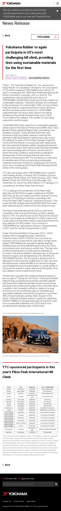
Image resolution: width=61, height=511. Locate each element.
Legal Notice (31, 501)
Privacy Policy (19, 501)
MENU (57, 3)
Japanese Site (27, 478)
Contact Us (7, 501)
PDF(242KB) (43, 37)
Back (7, 35)
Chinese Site (11, 478)
